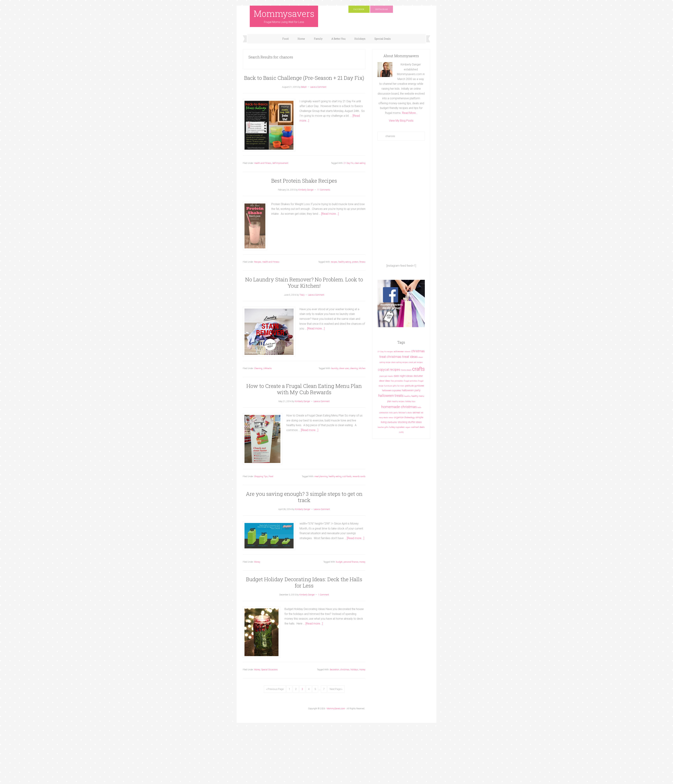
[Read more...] (330, 213)
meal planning (321, 476)
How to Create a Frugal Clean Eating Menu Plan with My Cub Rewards (304, 389)
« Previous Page (275, 689)
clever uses (344, 368)
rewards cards (359, 476)
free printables (397, 381)
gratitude (409, 385)
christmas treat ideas (402, 357)
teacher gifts (383, 427)
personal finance (351, 562)
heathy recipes (398, 401)
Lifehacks (267, 368)
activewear (399, 351)
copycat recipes (389, 369)
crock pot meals (386, 376)
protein (355, 262)
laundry (334, 368)
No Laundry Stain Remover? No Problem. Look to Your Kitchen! (304, 282)
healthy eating (344, 262)
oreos (391, 417)
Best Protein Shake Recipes (304, 180)
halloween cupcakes (391, 390)
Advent (407, 352)
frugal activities (410, 381)
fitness (362, 262)
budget (339, 562)
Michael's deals (405, 413)
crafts (418, 369)
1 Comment (323, 594)
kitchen (362, 368)
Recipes (257, 262)
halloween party (411, 390)
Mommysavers (284, 13)
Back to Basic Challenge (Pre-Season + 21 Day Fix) (304, 77)
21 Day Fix (349, 163)
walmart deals (418, 427)
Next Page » (336, 689)
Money (257, 562)
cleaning (354, 368)
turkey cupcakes (397, 427)
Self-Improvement (280, 163)
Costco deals (406, 370)
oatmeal (416, 412)
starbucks (392, 422)
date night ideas (403, 376)
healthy (407, 396)
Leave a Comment (318, 87)
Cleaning (258, 368)
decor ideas (384, 380)
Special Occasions (269, 669)
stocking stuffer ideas (410, 422)
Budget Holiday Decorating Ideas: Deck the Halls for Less (304, 582)
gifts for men (398, 386)
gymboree (419, 385)
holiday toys (410, 401)
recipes (334, 262)
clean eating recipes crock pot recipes (407, 362)
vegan (407, 427)
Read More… (409, 113)
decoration (334, 669)
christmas (344, 669)
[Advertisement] (401, 202)
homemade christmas (399, 407)
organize (398, 417)
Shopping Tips (261, 476)
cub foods (347, 476)
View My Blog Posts (401, 120)
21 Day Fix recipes (385, 352)
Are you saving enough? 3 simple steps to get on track (304, 496)
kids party (393, 413)
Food (271, 476)
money (362, 562)
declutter (418, 376)
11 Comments (323, 190)
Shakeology (409, 417)
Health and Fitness (262, 163)
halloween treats (390, 396)
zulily (401, 432)
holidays (354, 669)
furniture (388, 386)
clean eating (360, 163)
